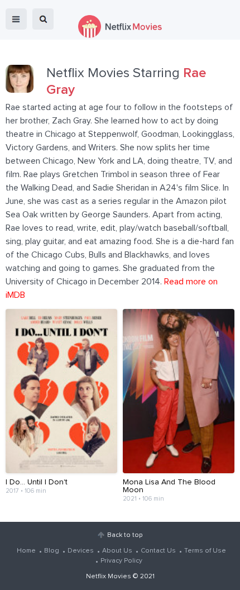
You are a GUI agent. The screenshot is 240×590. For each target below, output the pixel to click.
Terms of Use (205, 551)
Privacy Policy (121, 561)
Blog (51, 551)
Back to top (124, 535)
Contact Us (158, 551)
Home (26, 551)
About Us (117, 551)
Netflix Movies (108, 576)
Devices (81, 551)
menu (16, 19)
